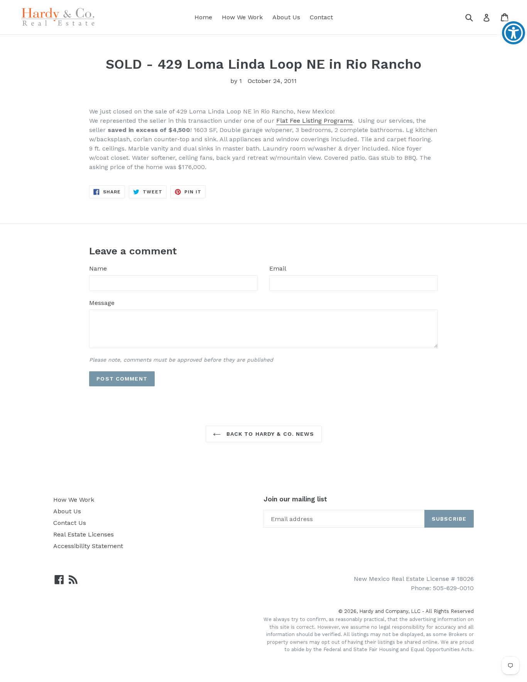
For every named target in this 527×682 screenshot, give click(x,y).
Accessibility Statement (88, 546)
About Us (286, 17)
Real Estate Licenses (83, 534)
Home (203, 17)
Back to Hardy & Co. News (269, 434)
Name (98, 268)
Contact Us (69, 522)
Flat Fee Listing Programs (314, 120)
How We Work (242, 17)
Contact (321, 17)
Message (102, 302)
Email (277, 268)
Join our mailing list (295, 499)
